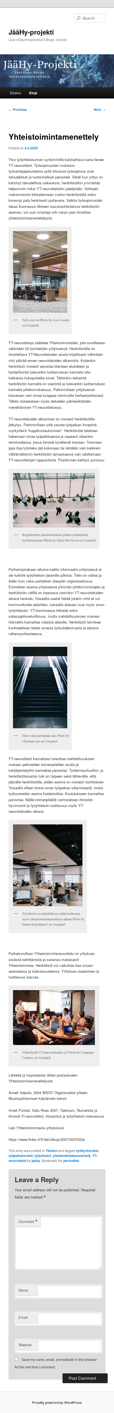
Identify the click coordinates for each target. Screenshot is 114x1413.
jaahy (36, 1160)
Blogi (33, 92)
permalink (71, 1160)
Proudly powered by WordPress (57, 1402)
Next (99, 109)
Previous (18, 109)
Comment (28, 1221)
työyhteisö (42, 1155)
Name (23, 1290)
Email (23, 1317)
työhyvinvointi (87, 1150)
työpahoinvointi (21, 1155)
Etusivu (15, 92)
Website (25, 1344)
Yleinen (51, 1150)
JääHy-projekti (31, 32)
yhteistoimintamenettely (72, 1155)
